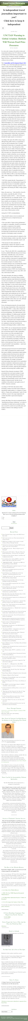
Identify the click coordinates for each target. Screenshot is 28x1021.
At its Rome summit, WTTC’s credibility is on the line (13, 650)
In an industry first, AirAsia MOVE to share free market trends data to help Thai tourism (13, 559)
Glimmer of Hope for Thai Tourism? (10, 675)
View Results (14, 523)
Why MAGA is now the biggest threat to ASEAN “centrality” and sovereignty (13, 685)
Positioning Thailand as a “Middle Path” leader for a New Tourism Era (14, 608)
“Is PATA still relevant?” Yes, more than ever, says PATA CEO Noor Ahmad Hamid (13, 577)
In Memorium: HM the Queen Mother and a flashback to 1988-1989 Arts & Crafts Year (12, 636)
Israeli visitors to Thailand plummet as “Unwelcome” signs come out (11, 622)
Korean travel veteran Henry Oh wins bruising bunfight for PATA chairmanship (12, 580)
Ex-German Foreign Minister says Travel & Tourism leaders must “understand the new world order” (14, 612)
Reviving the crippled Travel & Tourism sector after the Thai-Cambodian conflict (14, 657)
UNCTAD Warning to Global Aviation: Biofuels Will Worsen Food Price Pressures (14, 40)
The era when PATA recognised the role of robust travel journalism (13, 584)
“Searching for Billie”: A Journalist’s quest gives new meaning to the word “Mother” (13, 629)
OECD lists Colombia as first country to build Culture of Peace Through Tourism (12, 542)
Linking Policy (10, 1017)
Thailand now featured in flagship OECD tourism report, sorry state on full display (13, 545)
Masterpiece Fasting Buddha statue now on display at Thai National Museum (14, 678)
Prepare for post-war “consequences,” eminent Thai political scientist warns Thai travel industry (14, 601)
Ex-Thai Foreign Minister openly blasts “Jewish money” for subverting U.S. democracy (13, 696)
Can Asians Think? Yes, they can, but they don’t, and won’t (13, 700)
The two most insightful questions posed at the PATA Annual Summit (13, 570)
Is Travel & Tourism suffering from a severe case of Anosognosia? (14, 688)
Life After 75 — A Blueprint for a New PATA (12, 663)
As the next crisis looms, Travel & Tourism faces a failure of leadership (13, 615)
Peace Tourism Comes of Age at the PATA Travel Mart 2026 (13, 535)
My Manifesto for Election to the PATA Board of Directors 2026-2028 (13, 626)
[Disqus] (13, 436)
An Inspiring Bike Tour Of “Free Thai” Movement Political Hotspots (13, 670)
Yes (3, 517)
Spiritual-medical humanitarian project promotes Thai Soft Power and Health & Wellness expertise (13, 619)
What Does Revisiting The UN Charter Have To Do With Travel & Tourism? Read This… (14, 594)
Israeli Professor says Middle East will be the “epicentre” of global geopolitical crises (12, 573)
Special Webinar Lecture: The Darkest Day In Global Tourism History (14, 643)
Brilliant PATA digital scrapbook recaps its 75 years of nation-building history (14, 566)
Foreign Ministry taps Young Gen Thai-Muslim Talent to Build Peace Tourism (13, 587)
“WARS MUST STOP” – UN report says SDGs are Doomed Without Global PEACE (13, 563)
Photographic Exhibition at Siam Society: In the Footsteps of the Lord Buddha (13, 640)
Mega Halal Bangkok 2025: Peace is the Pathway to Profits (14, 681)
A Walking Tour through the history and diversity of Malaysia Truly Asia (14, 647)
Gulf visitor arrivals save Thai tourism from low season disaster (13, 538)
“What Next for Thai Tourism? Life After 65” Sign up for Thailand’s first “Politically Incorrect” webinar (13, 693)
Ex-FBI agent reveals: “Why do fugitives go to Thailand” (13, 549)
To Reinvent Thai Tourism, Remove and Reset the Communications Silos (13, 556)
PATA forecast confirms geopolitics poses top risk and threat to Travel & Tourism (13, 703)
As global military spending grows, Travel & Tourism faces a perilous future (12, 591)
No (3, 518)
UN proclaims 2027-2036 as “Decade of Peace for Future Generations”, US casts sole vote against (13, 552)
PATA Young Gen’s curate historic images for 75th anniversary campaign (13, 661)
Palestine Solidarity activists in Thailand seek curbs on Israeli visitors (14, 666)
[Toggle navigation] (3, 28)
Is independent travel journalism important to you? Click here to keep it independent (14, 17)
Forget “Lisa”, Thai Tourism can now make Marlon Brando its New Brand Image (14, 605)
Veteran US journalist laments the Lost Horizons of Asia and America (14, 598)
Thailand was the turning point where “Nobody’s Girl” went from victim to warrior (13, 633)
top (26, 1019)
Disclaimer (3, 1017)
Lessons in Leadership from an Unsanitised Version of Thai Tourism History (14, 654)
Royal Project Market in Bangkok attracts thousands (14, 673)
